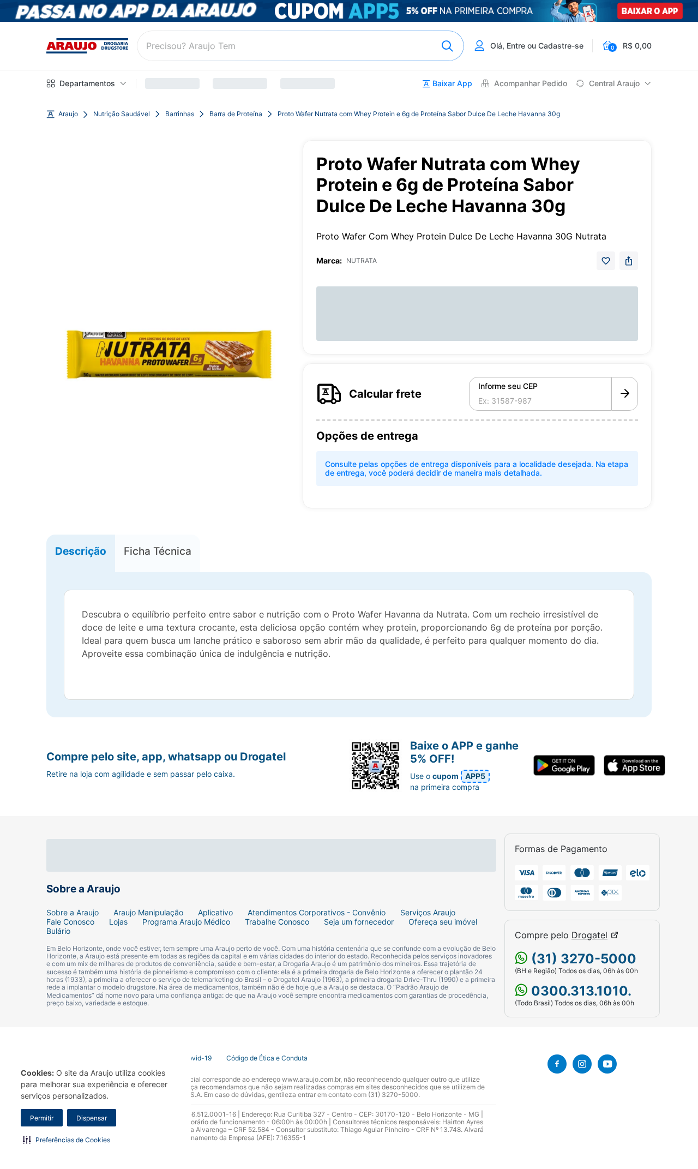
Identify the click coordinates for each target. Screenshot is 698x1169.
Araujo (68, 114)
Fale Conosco (70, 922)
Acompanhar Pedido (530, 83)
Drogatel (589, 935)
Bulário (58, 931)
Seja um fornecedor (359, 922)
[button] (66, 1139)
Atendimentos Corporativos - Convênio (317, 912)
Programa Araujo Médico (186, 922)
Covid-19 (197, 1058)
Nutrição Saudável (121, 114)
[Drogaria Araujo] (87, 45)
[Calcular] (624, 394)
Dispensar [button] (91, 1118)
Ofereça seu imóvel (442, 922)
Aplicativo (215, 912)
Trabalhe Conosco (277, 922)
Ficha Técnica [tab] (157, 550)
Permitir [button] (41, 1118)
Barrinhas (179, 114)
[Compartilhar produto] (628, 260)
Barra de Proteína (235, 114)
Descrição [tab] (80, 550)
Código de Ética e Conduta (267, 1058)
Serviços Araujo (427, 912)
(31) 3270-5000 (582, 959)
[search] (300, 46)
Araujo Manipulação (148, 912)
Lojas (118, 922)
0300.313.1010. (579, 991)
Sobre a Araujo (72, 912)
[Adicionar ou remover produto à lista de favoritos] (606, 260)
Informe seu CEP (508, 386)
